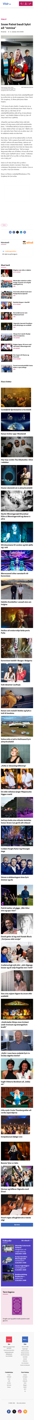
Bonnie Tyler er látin (9, 1163)
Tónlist (4, 225)
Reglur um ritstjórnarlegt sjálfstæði (9, 1347)
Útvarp (9, 1387)
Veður (25, 1383)
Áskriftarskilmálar (25, 1355)
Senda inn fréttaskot (25, 1365)
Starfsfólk (25, 1357)
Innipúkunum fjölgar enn (11, 1137)
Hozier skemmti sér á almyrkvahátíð (16, 488)
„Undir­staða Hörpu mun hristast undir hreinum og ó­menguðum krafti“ (15, 1024)
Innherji (25, 1375)
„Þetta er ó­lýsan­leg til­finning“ (13, 766)
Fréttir (9, 1375)
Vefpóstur (25, 1361)
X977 (25, 1389)
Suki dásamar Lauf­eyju (10, 685)
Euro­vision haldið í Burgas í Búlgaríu (16, 661)
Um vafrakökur (25, 1363)
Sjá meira (17, 1225)
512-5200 (26, 1346)
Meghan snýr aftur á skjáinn (22, 270)
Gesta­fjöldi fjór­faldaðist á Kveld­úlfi (16, 410)
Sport (9, 1379)
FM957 (25, 1387)
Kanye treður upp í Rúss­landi (13, 434)
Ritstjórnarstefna (25, 1353)
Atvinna (25, 1379)
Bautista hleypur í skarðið (21, 302)
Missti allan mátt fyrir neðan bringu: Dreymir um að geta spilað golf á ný (22, 282)
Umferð (25, 1359)
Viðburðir (25, 1381)
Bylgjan (25, 1385)
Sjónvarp (9, 1385)
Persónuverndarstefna (9, 1350)
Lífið (9, 1381)
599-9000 (10, 1356)
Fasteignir (25, 1377)
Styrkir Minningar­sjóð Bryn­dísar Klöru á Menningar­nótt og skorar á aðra (15, 516)
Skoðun (9, 1383)
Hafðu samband (25, 1350)
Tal (25, 1391)
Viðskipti (9, 1377)
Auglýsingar (25, 1349)
